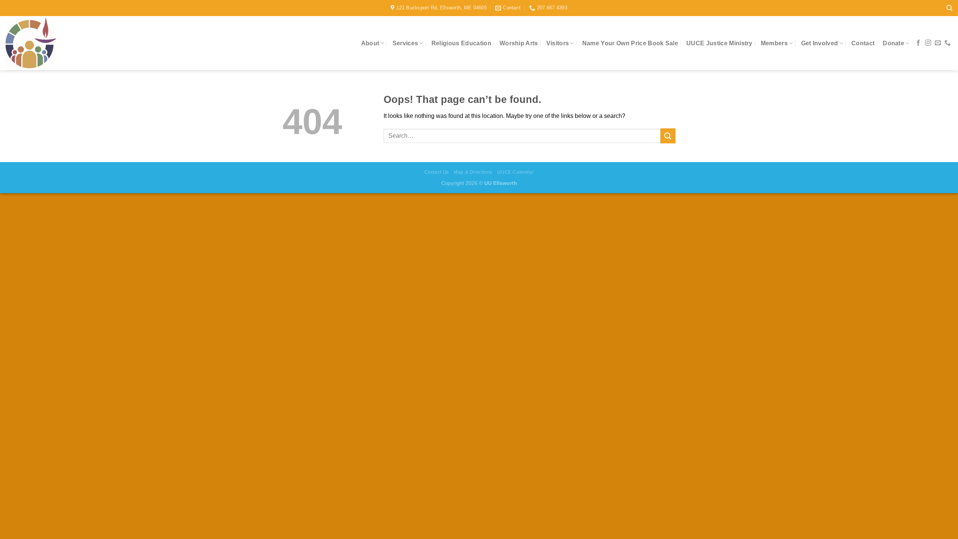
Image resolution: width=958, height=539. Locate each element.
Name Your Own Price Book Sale (630, 43)
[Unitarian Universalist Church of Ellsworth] (54, 43)
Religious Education (461, 43)
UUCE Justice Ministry (719, 43)
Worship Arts (519, 43)
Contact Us (436, 172)
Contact (863, 43)
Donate (893, 43)
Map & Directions (473, 172)
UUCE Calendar (515, 172)
